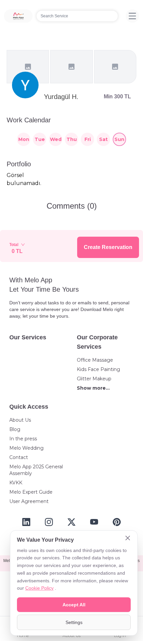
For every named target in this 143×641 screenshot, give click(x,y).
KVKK (15, 483)
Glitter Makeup (94, 379)
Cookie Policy (39, 588)
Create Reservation (108, 247)
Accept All (74, 604)
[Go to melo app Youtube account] (94, 522)
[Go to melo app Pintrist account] (117, 522)
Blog (14, 429)
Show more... (93, 388)
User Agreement (29, 501)
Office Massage (95, 360)
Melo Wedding (26, 448)
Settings (74, 622)
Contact (18, 457)
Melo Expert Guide (31, 492)
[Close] (128, 539)
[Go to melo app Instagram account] (49, 522)
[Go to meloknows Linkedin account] (26, 522)
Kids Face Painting (98, 369)
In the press (23, 439)
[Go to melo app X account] (71, 522)
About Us (20, 420)
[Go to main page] (18, 16)
